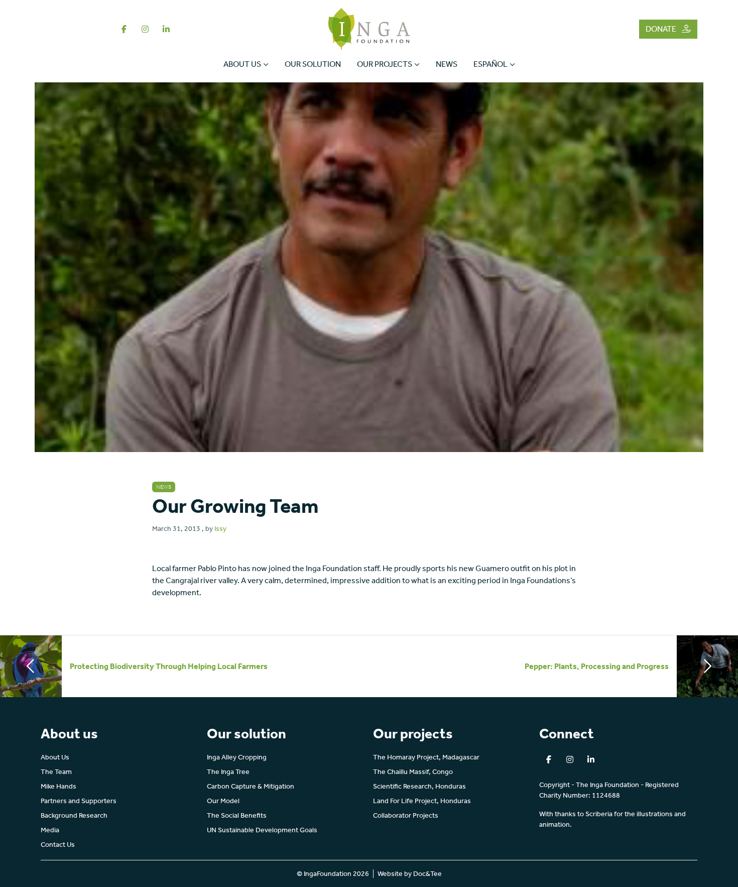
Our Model (223, 801)
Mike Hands (58, 786)
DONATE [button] (662, 29)
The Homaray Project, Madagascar (426, 757)
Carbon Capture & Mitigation (250, 786)
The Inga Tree (228, 771)
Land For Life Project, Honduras (422, 801)
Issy (220, 528)
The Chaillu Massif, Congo (413, 771)
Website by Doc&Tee (410, 873)
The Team (56, 771)
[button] (124, 29)
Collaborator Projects (405, 815)
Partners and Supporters (78, 801)
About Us (242, 64)
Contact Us (58, 844)
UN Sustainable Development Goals (262, 830)
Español (490, 64)
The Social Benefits (237, 815)
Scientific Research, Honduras (419, 786)
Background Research (74, 815)
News (446, 64)
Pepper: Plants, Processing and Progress (597, 666)
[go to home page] (369, 28)
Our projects (384, 64)
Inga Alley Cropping (237, 757)
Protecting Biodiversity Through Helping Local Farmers (169, 666)
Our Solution (313, 64)
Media (50, 830)
